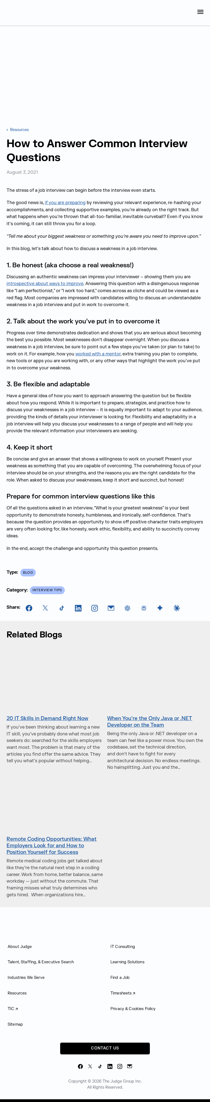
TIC (11, 1009)
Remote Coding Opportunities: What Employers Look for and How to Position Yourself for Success (52, 846)
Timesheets (121, 993)
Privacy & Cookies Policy (133, 1009)
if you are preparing (65, 202)
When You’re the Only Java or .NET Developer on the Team (149, 721)
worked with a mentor (98, 354)
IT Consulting (122, 946)
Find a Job (120, 977)
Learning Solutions (127, 962)
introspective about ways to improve (45, 283)
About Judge (20, 946)
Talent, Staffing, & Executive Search (41, 962)
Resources (19, 129)
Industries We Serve (26, 977)
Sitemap (15, 1024)
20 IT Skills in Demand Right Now (47, 718)
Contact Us (105, 1048)
